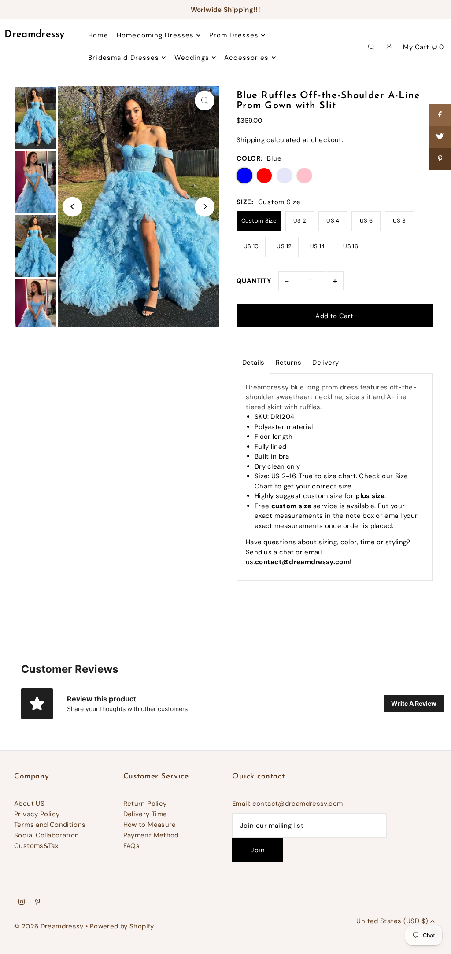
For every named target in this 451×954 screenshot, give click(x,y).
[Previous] (72, 206)
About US (29, 803)
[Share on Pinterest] (440, 159)
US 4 (333, 220)
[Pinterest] (37, 902)
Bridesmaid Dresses (123, 57)
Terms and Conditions (50, 824)
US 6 (366, 220)
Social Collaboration (46, 835)
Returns (289, 362)
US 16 (350, 246)
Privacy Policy (36, 814)
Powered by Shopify (122, 926)
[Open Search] (371, 46)
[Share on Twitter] (440, 137)
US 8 (399, 220)
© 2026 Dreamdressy (49, 926)
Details (253, 362)
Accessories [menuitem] (246, 57)
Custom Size (258, 220)
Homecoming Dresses (155, 35)
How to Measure (149, 824)
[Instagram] (21, 902)
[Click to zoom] (204, 100)
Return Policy (145, 803)
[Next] (204, 206)
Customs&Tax (36, 845)
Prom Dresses (234, 35)
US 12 (284, 246)
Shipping (251, 140)
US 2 (300, 220)
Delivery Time (145, 814)
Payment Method (151, 835)
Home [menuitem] (98, 35)
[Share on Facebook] (440, 115)
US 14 (317, 246)
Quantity (254, 280)
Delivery (325, 362)
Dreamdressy (34, 34)
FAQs (131, 845)
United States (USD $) (392, 921)
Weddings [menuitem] (191, 57)
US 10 (251, 246)
